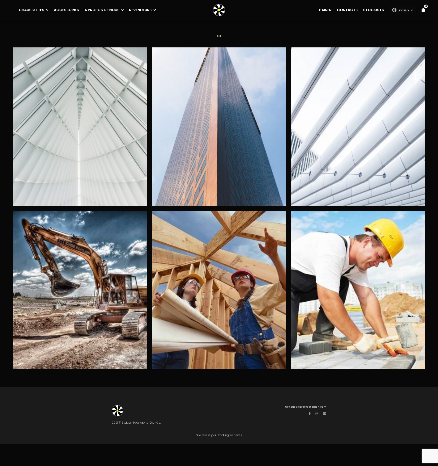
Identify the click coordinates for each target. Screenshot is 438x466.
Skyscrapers (219, 119)
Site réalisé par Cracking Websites (219, 435)
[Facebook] (310, 413)
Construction (80, 134)
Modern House (80, 119)
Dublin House (357, 282)
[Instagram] (316, 413)
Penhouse (219, 282)
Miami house (80, 282)
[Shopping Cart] (423, 10)
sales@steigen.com (312, 407)
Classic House (358, 119)
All (219, 36)
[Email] (324, 413)
